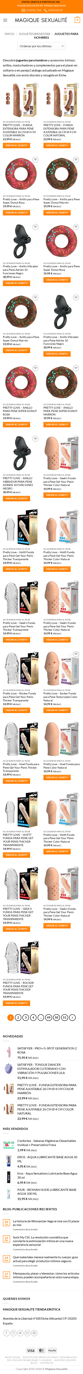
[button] (5, 20)
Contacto (46, 1362)
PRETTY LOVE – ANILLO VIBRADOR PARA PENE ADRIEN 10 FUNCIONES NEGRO (18, 483)
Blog (34, 1362)
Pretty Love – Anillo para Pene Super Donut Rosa (21, 201)
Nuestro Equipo (65, 1360)
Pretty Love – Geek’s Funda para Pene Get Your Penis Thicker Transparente (19, 626)
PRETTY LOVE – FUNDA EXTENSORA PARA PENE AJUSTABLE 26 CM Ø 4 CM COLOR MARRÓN (19, 130)
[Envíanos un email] (27, 1333)
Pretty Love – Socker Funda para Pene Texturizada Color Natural (60, 697)
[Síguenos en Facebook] (6, 1333)
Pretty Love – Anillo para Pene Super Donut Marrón (61, 201)
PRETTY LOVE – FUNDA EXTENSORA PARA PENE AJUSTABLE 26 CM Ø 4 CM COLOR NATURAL (59, 130)
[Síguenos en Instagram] (13, 1333)
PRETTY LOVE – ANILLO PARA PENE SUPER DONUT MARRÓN (60, 411)
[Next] (72, 1017)
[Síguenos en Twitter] (20, 1333)
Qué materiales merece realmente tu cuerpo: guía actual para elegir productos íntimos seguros (45, 1259)
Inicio (9, 34)
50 (56, 1017)
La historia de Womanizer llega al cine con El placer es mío (46, 1223)
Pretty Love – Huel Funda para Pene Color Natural (61, 766)
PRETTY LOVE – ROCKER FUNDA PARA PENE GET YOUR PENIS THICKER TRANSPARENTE (18, 988)
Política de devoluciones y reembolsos (50, 1357)
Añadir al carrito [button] (17, 145)
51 (64, 1017)
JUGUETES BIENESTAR (34, 34)
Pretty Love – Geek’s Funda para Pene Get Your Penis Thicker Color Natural (59, 482)
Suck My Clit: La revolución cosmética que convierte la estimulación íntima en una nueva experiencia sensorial (43, 1240)
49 (48, 1017)
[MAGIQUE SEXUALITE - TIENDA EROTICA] (41, 20)
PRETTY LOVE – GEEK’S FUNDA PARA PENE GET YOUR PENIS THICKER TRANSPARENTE (18, 914)
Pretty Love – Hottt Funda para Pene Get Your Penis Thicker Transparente (18, 556)
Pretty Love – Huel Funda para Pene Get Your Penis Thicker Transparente (21, 767)
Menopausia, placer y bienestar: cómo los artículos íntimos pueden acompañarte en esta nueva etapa (46, 1275)
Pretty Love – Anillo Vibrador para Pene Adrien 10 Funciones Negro (20, 270)
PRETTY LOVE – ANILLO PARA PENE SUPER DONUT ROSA (20, 411)
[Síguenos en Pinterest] (34, 1333)
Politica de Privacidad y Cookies (29, 1360)
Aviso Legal (12, 1357)
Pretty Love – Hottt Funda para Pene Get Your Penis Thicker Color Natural (59, 556)
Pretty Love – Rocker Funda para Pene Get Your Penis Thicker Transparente (19, 697)
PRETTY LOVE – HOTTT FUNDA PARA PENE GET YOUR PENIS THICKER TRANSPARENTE (18, 840)
